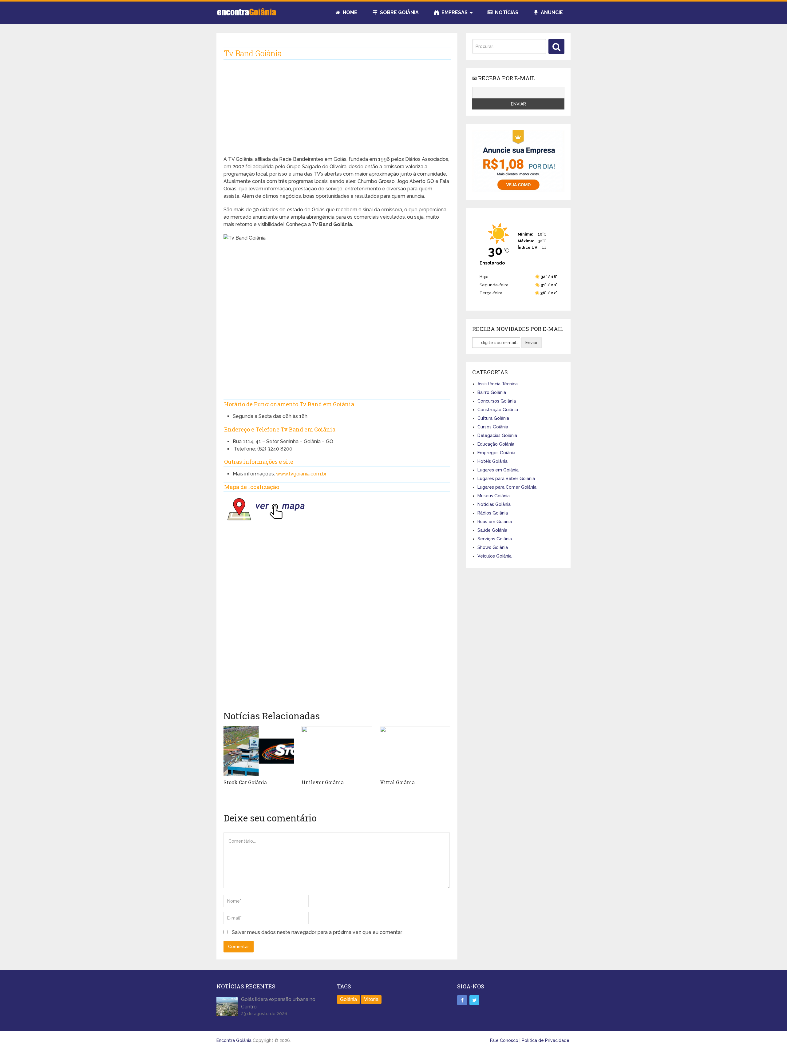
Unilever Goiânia (323, 782)
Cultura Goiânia (493, 418)
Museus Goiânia (493, 495)
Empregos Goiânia (496, 452)
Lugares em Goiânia (498, 469)
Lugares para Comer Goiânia (506, 487)
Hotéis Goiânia (492, 461)
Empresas (454, 12)
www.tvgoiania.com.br (301, 474)
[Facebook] (462, 1000)
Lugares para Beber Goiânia (506, 478)
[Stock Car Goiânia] (258, 751)
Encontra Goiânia (233, 1040)
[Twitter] (474, 1000)
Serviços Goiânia (494, 538)
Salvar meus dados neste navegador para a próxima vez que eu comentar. (317, 932)
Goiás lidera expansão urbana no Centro (278, 1003)
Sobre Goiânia (399, 12)
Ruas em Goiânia (494, 521)
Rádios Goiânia (492, 513)
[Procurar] (556, 46)
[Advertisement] (336, 113)
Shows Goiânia (492, 547)
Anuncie (551, 12)
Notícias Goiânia (494, 504)
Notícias (506, 12)
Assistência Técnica (497, 383)
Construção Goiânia (497, 409)
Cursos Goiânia (492, 426)
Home (349, 12)
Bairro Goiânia (491, 392)
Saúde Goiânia (492, 530)
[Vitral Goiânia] (415, 751)
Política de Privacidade (545, 1040)
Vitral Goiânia (397, 782)
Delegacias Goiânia (497, 435)
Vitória (371, 999)
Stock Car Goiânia (245, 782)
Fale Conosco (504, 1040)
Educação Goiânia (495, 444)
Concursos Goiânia (496, 401)
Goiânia (348, 999)
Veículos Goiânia (494, 556)
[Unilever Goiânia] (337, 751)
